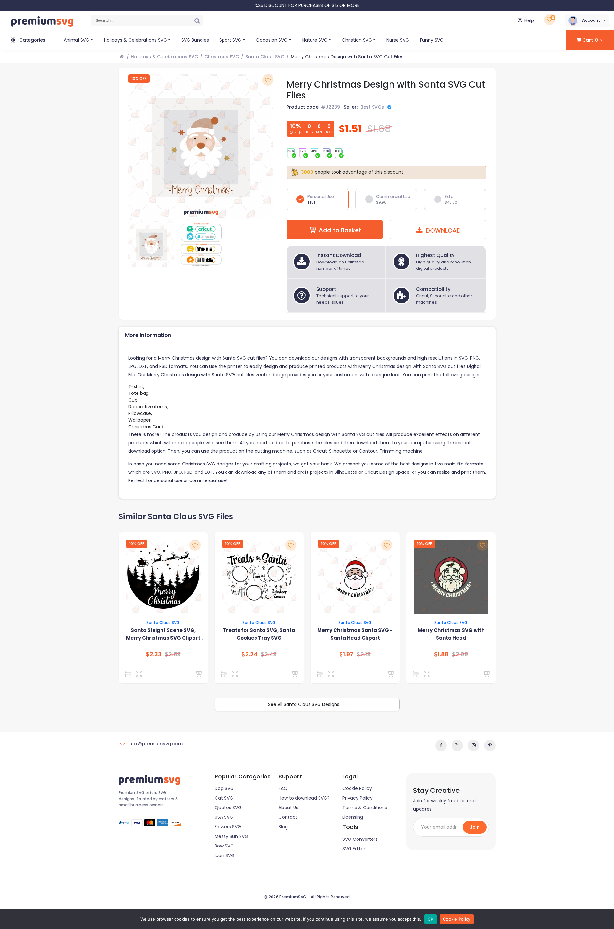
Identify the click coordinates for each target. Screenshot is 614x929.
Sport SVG (230, 40)
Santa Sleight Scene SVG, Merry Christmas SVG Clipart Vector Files (163, 634)
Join (475, 827)
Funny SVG (432, 40)
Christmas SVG (221, 56)
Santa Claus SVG (265, 56)
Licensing (352, 817)
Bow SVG (224, 846)
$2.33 (153, 654)
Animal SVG (76, 40)
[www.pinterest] (490, 745)
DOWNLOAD (442, 230)
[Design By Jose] (129, 674)
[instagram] (473, 745)
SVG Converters (360, 839)
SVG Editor (353, 849)
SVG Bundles (195, 40)
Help (529, 20)
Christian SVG (357, 40)
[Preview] (140, 674)
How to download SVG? (304, 798)
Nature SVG (314, 40)
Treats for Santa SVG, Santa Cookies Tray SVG (259, 634)
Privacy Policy (357, 798)
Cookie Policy (357, 788)
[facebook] (441, 745)
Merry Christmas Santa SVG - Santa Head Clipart (355, 634)
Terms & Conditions (364, 807)
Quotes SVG (228, 807)
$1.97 (346, 654)
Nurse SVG (397, 40)
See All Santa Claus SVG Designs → (307, 704)
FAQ (283, 788)
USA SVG (224, 817)
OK (431, 919)
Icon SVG (224, 855)
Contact (288, 817)
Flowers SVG (228, 827)
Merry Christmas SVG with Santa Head (451, 634)
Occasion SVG (271, 40)
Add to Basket (340, 230)
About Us (288, 807)
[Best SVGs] (225, 674)
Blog (283, 827)
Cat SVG (224, 798)
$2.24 (249, 654)
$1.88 (441, 654)
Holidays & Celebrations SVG (135, 40)
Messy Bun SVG (231, 836)
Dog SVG (224, 788)
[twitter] (457, 745)
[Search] (197, 20)
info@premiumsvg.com (155, 743)
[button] (587, 20)
